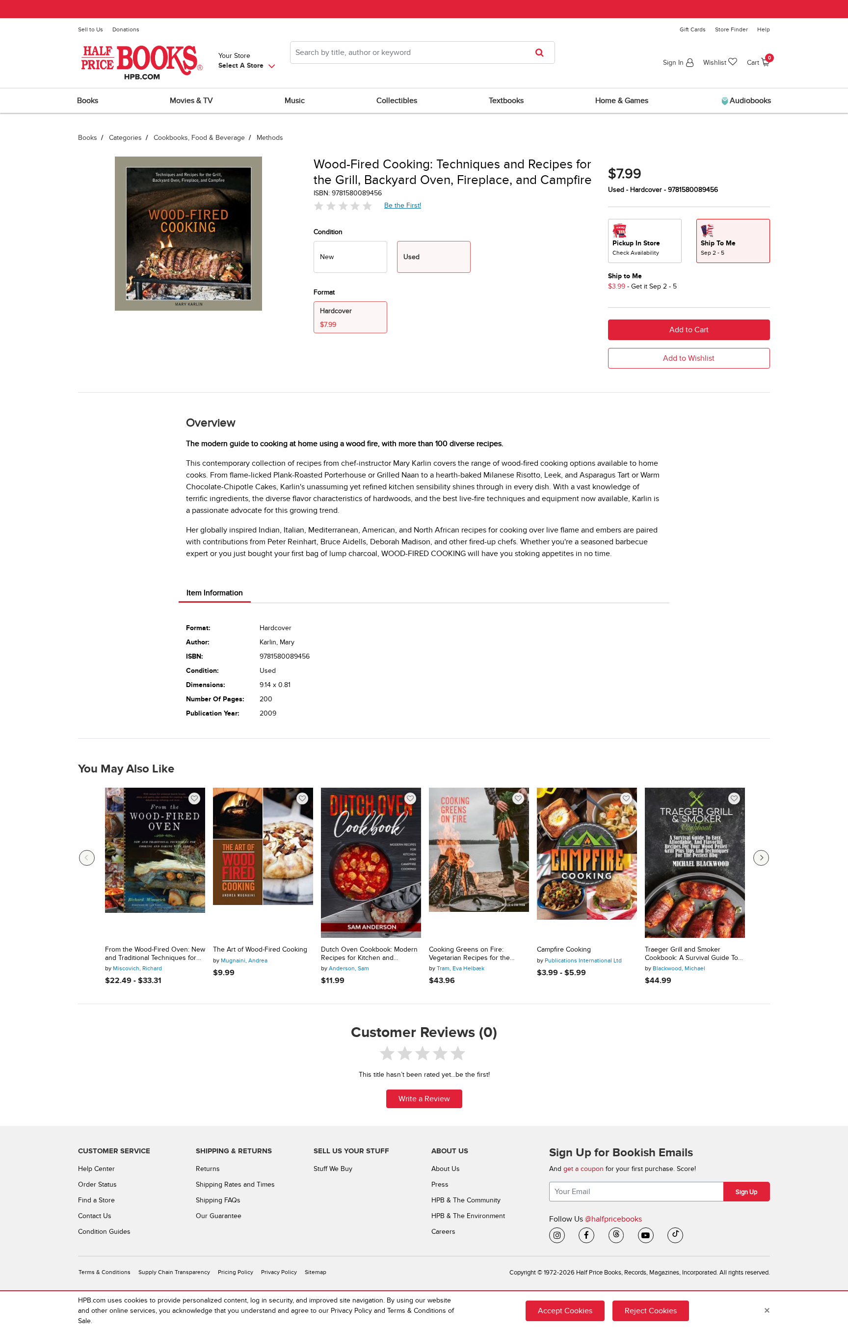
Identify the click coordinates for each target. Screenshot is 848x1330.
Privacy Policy (279, 1272)
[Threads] (616, 1235)
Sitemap (315, 1272)
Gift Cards (693, 29)
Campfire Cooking (564, 950)
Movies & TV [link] (191, 101)
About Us (445, 1169)
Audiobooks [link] (749, 101)
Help (763, 29)
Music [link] (295, 101)
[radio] (350, 257)
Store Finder (731, 29)
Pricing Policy (235, 1272)
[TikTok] (675, 1235)
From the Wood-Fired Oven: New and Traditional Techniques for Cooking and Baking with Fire (155, 954)
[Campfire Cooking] (587, 863)
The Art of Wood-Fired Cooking (260, 950)
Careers (443, 1231)
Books (87, 137)
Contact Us (94, 1216)
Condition (328, 232)
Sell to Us (90, 29)
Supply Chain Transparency (174, 1272)
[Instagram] (557, 1235)
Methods (270, 137)
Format (324, 292)
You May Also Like (126, 769)
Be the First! (403, 205)
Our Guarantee (218, 1216)
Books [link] (87, 101)
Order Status (97, 1184)
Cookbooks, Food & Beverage (199, 137)
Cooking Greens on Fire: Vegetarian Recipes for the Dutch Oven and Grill (469, 954)
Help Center (96, 1169)
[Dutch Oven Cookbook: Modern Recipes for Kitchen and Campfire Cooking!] (371, 863)
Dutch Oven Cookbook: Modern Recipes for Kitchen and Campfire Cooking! (369, 954)
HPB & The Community (466, 1200)
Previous (87, 858)
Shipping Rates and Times (235, 1184)
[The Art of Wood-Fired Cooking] (263, 863)
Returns (208, 1169)
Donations (125, 29)
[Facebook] (586, 1235)
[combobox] (423, 52)
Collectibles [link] (396, 101)
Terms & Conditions (105, 1272)
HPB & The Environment (468, 1216)
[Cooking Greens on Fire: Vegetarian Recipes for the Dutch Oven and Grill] (479, 863)
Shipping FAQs (218, 1200)
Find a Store (96, 1200)
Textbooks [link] (506, 101)
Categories (125, 137)
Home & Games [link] (621, 101)
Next (761, 858)
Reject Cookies (651, 1310)
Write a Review (424, 1099)
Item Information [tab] (214, 593)
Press (440, 1184)
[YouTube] (646, 1235)
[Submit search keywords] (542, 52)
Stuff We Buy (333, 1169)
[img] (343, 206)
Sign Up (746, 1192)
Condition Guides (104, 1231)
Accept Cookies (565, 1310)
